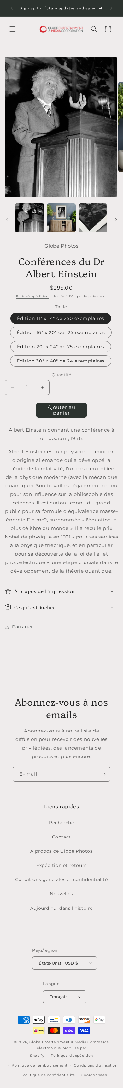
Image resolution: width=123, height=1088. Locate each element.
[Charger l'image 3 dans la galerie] (93, 217)
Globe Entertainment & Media (57, 1042)
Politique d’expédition (72, 1055)
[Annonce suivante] (111, 8)
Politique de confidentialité (48, 1075)
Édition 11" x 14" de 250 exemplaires (60, 318)
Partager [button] (22, 627)
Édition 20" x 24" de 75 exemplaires (60, 347)
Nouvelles (61, 894)
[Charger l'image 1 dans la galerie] (29, 217)
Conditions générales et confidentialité (61, 879)
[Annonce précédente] (12, 8)
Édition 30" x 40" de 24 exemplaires (61, 361)
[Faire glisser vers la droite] (116, 219)
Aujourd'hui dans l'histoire (61, 908)
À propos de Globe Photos (61, 851)
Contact (61, 837)
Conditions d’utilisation (96, 1065)
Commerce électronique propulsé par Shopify (69, 1049)
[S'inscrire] (103, 774)
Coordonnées (94, 1075)
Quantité (61, 374)
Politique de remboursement (39, 1065)
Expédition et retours (61, 865)
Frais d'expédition (32, 296)
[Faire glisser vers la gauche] (7, 219)
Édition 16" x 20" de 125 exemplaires (61, 332)
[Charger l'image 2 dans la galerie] (61, 217)
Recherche (61, 823)
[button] (13, 29)
